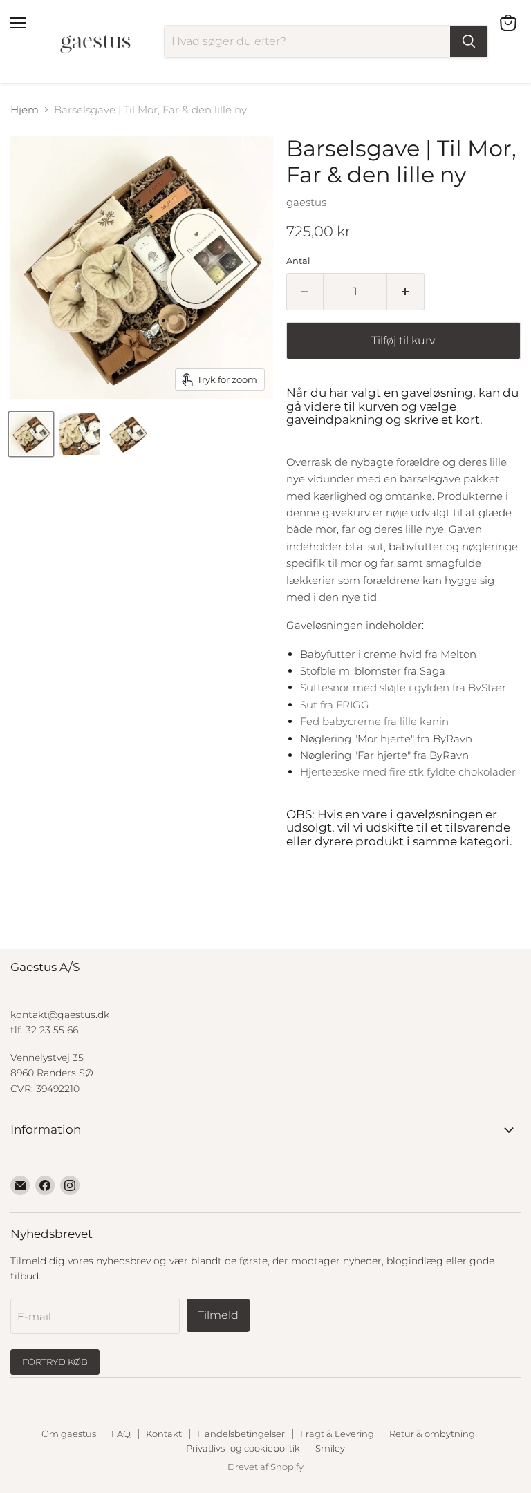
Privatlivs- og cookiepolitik (243, 1448)
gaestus (306, 202)
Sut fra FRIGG (334, 704)
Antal (298, 261)
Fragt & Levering (337, 1433)
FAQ (121, 1433)
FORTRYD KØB (55, 1361)
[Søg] (468, 41)
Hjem (24, 109)
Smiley (330, 1448)
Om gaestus (68, 1433)
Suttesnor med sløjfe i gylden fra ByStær (403, 687)
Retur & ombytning (432, 1433)
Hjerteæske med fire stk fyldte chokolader (408, 771)
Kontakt (164, 1433)
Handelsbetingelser (241, 1433)
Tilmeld (218, 1315)
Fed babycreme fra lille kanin (374, 721)
